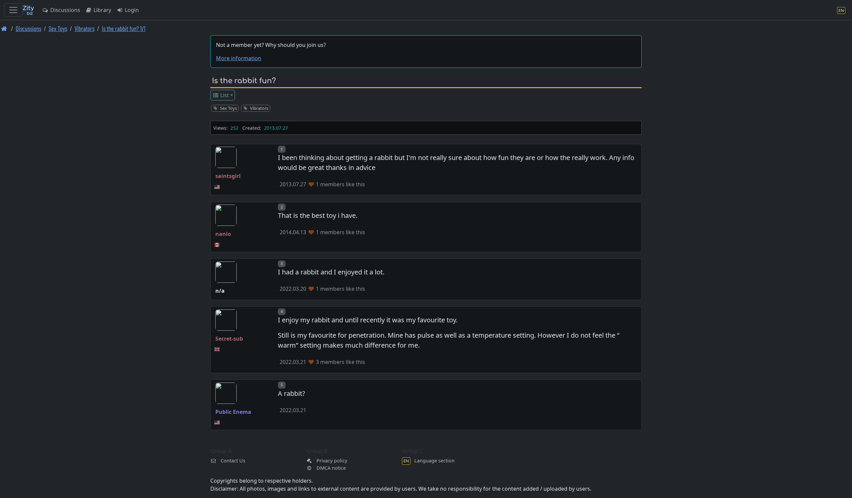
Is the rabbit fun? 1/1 (123, 28)
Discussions (64, 10)
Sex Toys (58, 28)
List (224, 95)
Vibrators (85, 28)
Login (131, 10)
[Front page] (4, 28)
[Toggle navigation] (13, 10)
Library (101, 10)
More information (238, 58)
